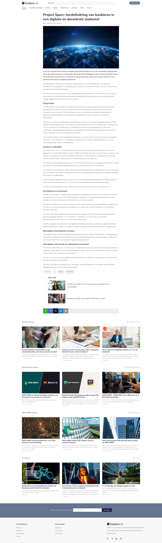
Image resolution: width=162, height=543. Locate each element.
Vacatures (75, 8)
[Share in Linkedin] (60, 310)
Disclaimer (58, 528)
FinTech (47, 8)
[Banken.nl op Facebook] (112, 539)
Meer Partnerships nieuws (133, 367)
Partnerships (69, 272)
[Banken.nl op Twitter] (108, 539)
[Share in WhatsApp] (45, 310)
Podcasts (55, 8)
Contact (18, 536)
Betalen (61, 272)
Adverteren (19, 530)
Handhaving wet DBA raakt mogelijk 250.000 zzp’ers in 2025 (86, 298)
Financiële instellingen (36, 8)
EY (44, 107)
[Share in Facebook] (50, 310)
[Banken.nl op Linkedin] (117, 539)
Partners (89, 8)
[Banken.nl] (26, 2)
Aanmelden (106, 510)
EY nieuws (137, 458)
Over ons (18, 528)
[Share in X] (55, 310)
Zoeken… (52, 3)
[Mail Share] (65, 310)
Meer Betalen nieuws (134, 322)
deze (73, 265)
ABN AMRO (49, 107)
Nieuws (24, 8)
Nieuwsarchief (20, 533)
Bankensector (65, 8)
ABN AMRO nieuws (134, 412)
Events (82, 8)
